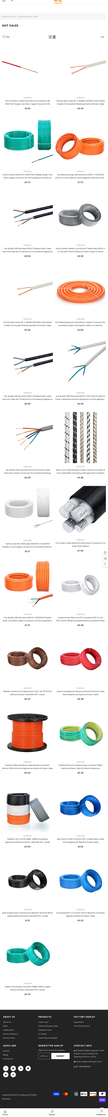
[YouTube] (5, 1074)
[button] (50, 37)
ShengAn (27, 97)
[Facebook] (5, 1068)
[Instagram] (13, 1068)
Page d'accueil (8, 16)
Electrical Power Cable (28, 16)
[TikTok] (28, 1068)
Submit (60, 1056)
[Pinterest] (20, 1068)
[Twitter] (13, 1074)
